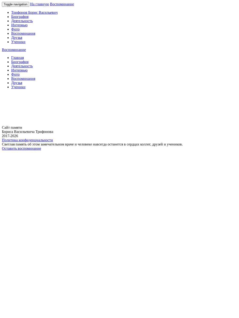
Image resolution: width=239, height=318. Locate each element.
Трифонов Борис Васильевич (34, 12)
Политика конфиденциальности (27, 140)
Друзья (16, 38)
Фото (15, 29)
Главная (17, 58)
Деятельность (22, 21)
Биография (19, 17)
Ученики (18, 42)
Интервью (19, 25)
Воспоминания (23, 33)
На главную (39, 4)
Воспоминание (62, 4)
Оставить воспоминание (21, 148)
